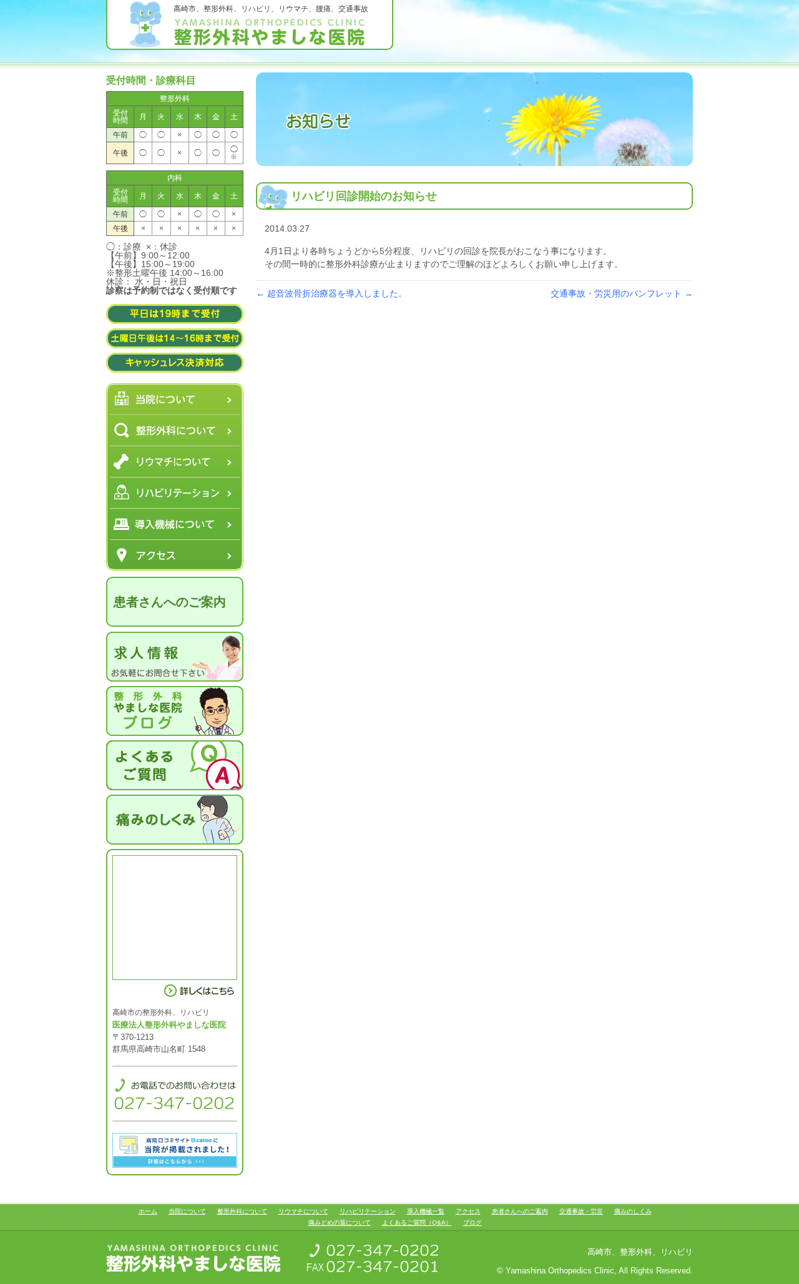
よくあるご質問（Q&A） (417, 1222)
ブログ (472, 1222)
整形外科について (174, 430)
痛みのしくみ (633, 1211)
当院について (174, 398)
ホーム (148, 1211)
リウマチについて (174, 461)
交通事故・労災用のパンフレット (622, 293)
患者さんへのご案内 (170, 602)
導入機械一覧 (174, 523)
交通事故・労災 (581, 1211)
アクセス (174, 555)
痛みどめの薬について (339, 1222)
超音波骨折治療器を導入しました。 (331, 293)
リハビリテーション (174, 492)
